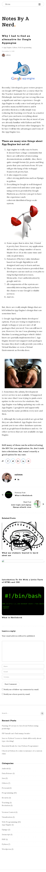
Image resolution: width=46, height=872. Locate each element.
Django (5, 830)
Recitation (6, 805)
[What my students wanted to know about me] (23, 536)
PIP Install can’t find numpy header (16, 733)
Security (5, 798)
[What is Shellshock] (23, 601)
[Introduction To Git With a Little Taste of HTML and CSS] (23, 568)
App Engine (8, 47)
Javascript (6, 834)
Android (5, 768)
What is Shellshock (12, 618)
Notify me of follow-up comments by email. (21, 689)
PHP (3, 839)
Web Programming (25, 47)
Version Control (8, 812)
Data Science (7, 773)
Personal (5, 788)
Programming (7, 793)
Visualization (7, 817)
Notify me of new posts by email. (17, 694)
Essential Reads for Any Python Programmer (20, 746)
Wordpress (6, 849)
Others (5, 783)
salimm (8, 55)
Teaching (5, 802)
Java (3, 778)
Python (14, 47)
